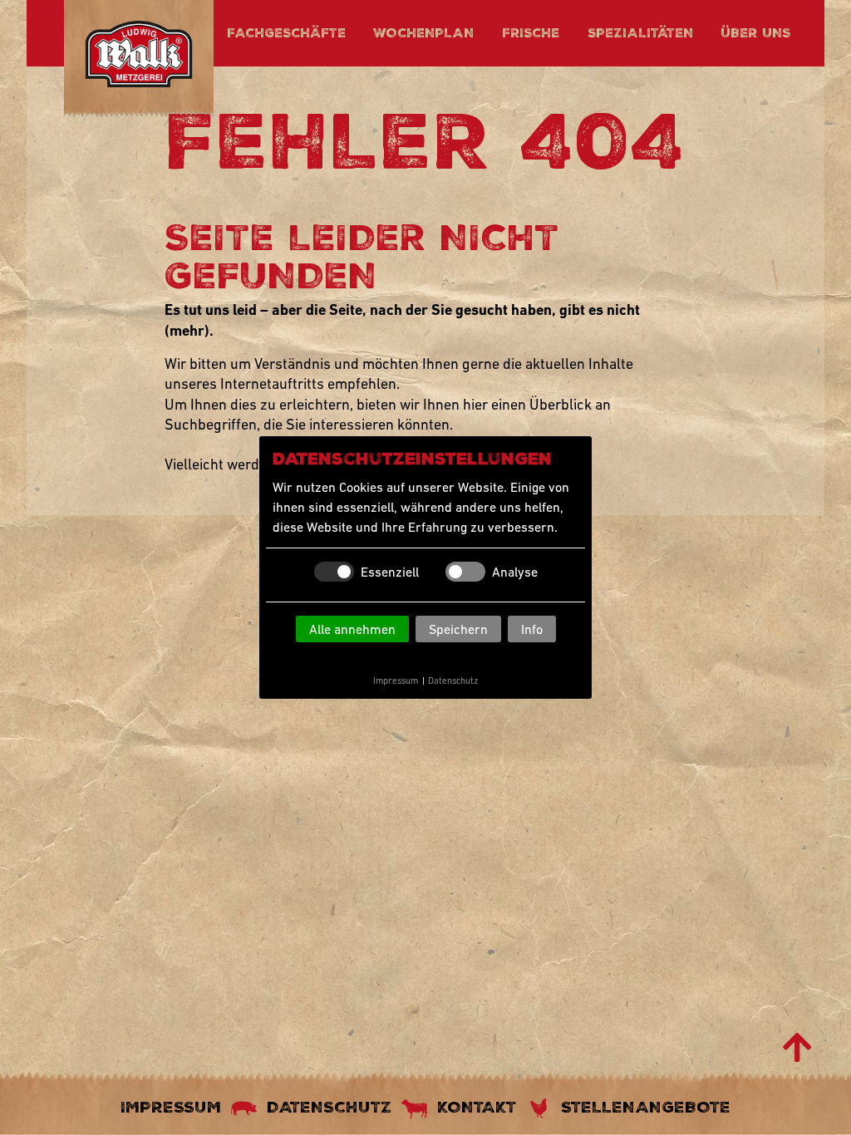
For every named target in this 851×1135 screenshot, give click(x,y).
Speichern (458, 629)
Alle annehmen (352, 629)
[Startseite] (139, 57)
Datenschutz (453, 680)
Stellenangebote (645, 1106)
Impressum (395, 680)
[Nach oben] (797, 1047)
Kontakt (476, 1106)
